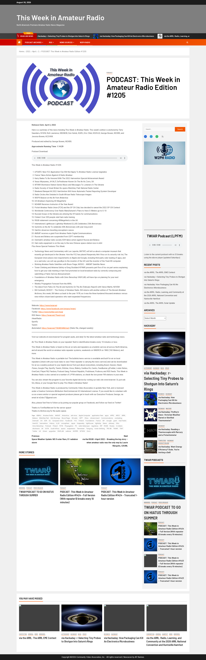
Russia (112, 426)
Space (167, 368)
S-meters (119, 426)
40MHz (38, 415)
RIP (101, 426)
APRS (112, 415)
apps (106, 415)
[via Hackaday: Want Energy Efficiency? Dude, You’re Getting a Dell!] (150, 446)
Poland (55, 426)
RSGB (106, 426)
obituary (111, 423)
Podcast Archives (33, 42)
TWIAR (115, 428)
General (30, 634)
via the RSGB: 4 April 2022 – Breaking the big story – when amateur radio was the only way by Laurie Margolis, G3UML (105, 441)
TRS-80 (109, 428)
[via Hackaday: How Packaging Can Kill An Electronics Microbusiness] (150, 398)
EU (50, 421)
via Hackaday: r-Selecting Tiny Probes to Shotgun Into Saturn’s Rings (43, 36)
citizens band (94, 418)
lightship (98, 423)
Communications (107, 418)
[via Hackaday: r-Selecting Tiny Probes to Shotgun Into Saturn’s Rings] (164, 348)
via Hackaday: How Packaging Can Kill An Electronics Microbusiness (107, 36)
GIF (103, 421)
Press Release (38, 488)
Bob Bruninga (55, 418)
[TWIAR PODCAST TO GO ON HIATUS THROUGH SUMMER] (38, 471)
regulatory (94, 426)
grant (115, 421)
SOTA (47, 428)
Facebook (68, 421)
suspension (71, 428)
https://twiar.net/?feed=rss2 (53, 315)
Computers (162, 440)
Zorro (88, 431)
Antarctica (65, 415)
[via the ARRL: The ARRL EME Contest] (39, 618)
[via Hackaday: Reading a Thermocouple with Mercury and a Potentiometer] (150, 430)
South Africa (55, 428)
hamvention (44, 423)
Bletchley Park (44, 418)
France (98, 421)
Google (109, 421)
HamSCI (35, 423)
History (51, 423)
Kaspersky (80, 423)
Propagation (69, 426)
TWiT (121, 428)
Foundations (89, 421)
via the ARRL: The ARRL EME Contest (159, 272)
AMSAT (57, 415)
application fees (97, 415)
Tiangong (89, 428)
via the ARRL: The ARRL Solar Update (159, 303)
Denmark (35, 421)
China (86, 418)
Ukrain (45, 431)
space (63, 428)
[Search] (187, 42)
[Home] (19, 42)
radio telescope (84, 426)
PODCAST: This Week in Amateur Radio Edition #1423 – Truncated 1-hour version (171, 578)
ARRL (124, 415)
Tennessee (80, 428)
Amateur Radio (48, 415)
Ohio (117, 423)
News (105, 423)
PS (76, 426)
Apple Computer (84, 415)
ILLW (57, 423)
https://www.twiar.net (48, 305)
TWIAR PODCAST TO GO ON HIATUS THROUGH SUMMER (162, 512)
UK (40, 431)
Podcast (110, 72)
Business (161, 394)
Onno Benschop (38, 426)
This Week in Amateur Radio (60, 17)
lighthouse (89, 423)
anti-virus (74, 415)
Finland (81, 421)
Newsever (127, 657)
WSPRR (75, 431)
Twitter (34, 431)
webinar (68, 431)
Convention (150, 634)
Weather (168, 408)
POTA (61, 426)
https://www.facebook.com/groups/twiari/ (58, 309)
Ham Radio (122, 421)
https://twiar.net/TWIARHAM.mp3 (55, 328)
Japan (73, 423)
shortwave (36, 428)
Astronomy (148, 368)
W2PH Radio (85, 42)
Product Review (163, 443)
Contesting (23, 634)
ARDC (118, 415)
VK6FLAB (60, 431)
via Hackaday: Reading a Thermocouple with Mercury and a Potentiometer (170, 432)
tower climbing (100, 428)
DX (41, 421)
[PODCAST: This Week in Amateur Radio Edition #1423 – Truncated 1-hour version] (150, 576)
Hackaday (156, 368)
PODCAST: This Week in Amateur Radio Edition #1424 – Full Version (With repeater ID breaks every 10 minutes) (171, 530)
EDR (45, 421)
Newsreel (22, 488)
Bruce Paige (66, 418)
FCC (75, 421)
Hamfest (165, 634)
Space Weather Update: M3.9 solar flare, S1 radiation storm (55, 439)
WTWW (82, 431)
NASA (162, 368)
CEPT (81, 418)
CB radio (74, 418)
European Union (58, 421)
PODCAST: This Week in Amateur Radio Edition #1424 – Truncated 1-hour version (119, 495)
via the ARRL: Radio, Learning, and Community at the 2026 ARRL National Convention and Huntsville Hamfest (164, 295)
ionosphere (65, 423)
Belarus (35, 418)
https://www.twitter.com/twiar (50, 312)
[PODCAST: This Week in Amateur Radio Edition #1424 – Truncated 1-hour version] (121, 471)
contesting (118, 418)
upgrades (52, 431)
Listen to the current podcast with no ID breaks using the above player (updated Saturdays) (163, 256)
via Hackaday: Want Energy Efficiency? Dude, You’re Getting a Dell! (170, 449)
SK (42, 428)
